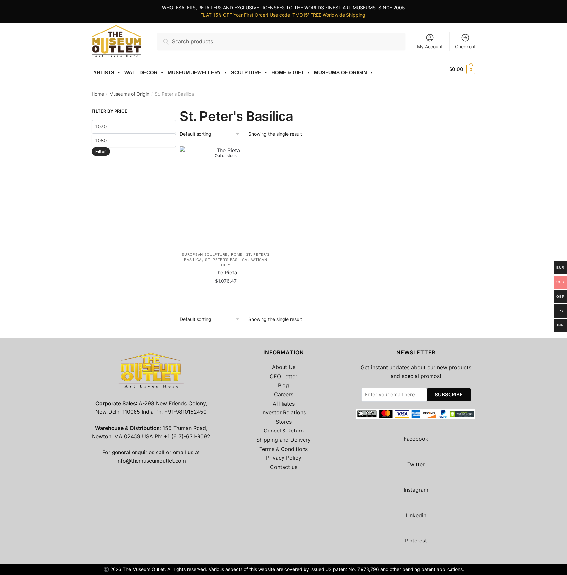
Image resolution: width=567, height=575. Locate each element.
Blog (283, 385)
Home (98, 94)
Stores (284, 421)
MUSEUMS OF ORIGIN (340, 72)
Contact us (283, 467)
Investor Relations (284, 412)
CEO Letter (283, 376)
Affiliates (284, 403)
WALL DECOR (141, 72)
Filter (100, 151)
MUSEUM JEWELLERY (194, 72)
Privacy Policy (283, 457)
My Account (430, 46)
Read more (226, 296)
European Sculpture (205, 254)
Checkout (465, 46)
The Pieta (225, 272)
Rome (236, 254)
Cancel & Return (284, 430)
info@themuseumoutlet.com (151, 460)
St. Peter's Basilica (226, 259)
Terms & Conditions (283, 449)
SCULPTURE (246, 72)
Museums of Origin (129, 94)
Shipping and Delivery (283, 439)
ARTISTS (103, 72)
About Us (283, 367)
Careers (283, 394)
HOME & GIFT (287, 72)
